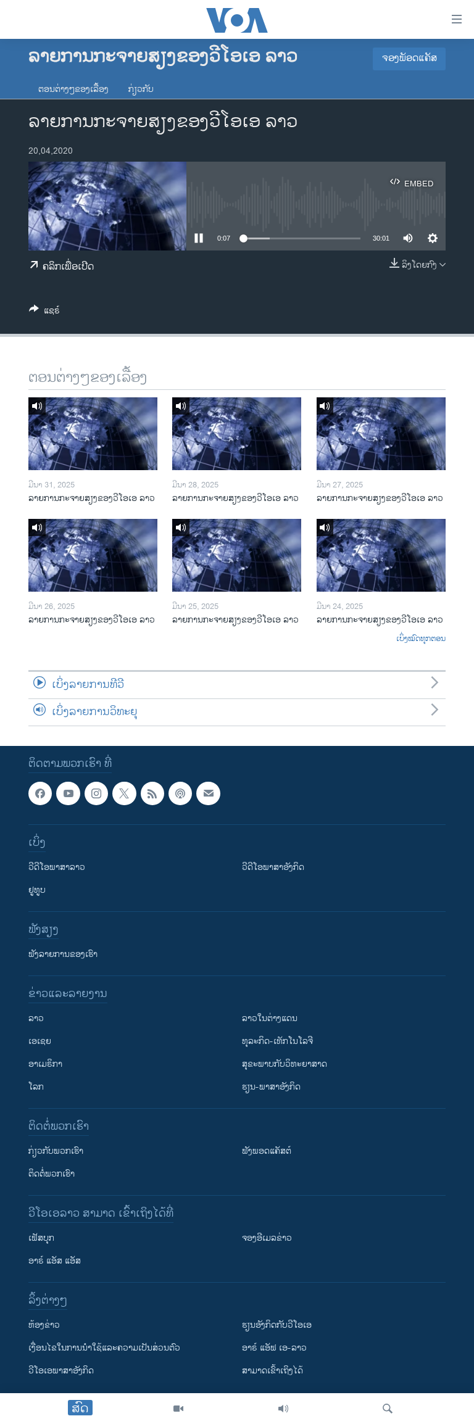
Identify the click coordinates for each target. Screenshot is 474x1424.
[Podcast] (180, 793)
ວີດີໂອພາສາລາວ (56, 867)
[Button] (44, 312)
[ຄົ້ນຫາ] (387, 1408)
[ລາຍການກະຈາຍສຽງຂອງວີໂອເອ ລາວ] (92, 433)
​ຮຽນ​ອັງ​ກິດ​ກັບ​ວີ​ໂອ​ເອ (277, 1324)
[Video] (178, 1408)
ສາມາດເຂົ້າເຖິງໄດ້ (272, 1370)
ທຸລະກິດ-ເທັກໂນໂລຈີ (277, 1041)
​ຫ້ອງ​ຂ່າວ (44, 1324)
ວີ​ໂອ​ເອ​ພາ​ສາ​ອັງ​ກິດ (61, 1370)
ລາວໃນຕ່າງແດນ (269, 1018)
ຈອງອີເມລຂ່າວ (267, 1238)
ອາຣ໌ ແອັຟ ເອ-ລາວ (274, 1347)
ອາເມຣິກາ (45, 1064)
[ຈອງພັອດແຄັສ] (208, 793)
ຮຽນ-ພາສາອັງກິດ (271, 1086)
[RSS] (152, 793)
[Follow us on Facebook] (40, 793)
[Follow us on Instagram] (96, 793)
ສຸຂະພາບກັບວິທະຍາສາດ (284, 1064)
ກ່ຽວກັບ (141, 89)
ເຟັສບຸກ (41, 1238)
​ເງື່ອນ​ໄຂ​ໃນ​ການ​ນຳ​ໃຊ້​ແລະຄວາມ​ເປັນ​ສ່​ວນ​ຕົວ (104, 1347)
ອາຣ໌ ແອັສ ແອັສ (54, 1260)
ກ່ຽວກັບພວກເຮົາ (55, 1151)
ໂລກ (36, 1086)
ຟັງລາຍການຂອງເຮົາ (63, 954)
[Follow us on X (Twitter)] (124, 793)
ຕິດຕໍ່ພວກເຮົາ (51, 1173)
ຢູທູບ (37, 890)
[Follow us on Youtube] (68, 793)
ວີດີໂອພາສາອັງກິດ (273, 867)
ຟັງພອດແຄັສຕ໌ (266, 1151)
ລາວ (36, 1018)
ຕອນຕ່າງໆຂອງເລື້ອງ (73, 89)
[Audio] (283, 1408)
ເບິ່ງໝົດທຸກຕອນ (421, 639)
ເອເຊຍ (39, 1041)
